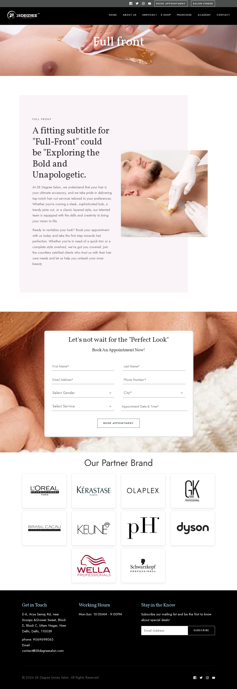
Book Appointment (171, 3)
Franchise (184, 15)
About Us (130, 15)
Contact (223, 15)
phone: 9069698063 (37, 639)
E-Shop (166, 15)
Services (148, 15)
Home (113, 15)
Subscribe (201, 630)
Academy (204, 15)
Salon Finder (203, 3)
